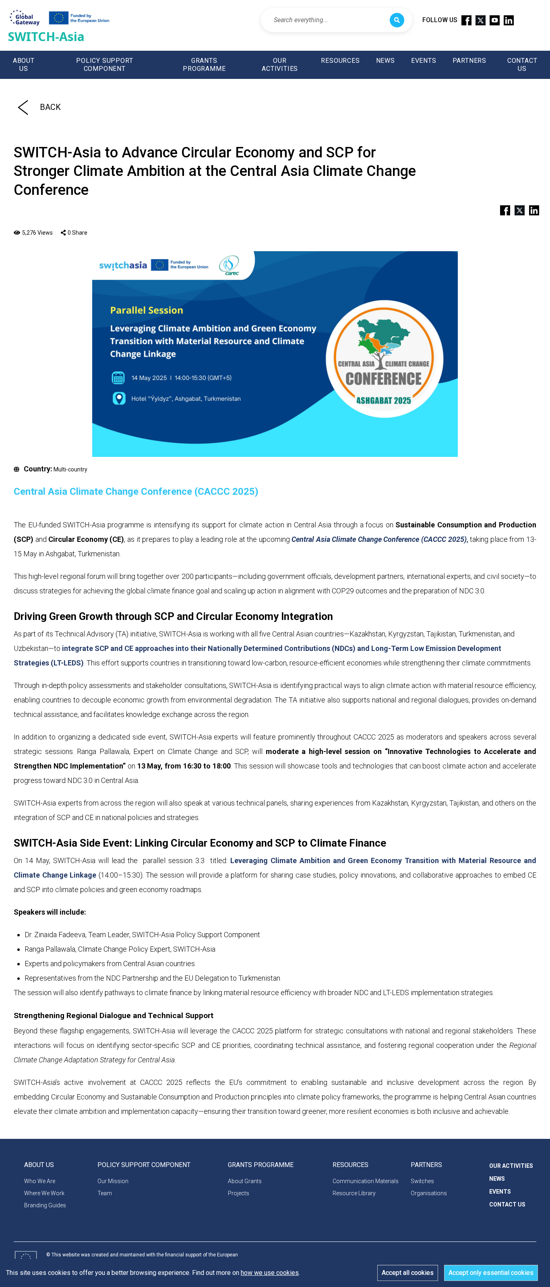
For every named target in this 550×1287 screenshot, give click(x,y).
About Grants (245, 1181)
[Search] (397, 20)
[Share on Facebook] (501, 209)
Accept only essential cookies (491, 1273)
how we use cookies (270, 1273)
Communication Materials (366, 1181)
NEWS (385, 60)
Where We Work (44, 1193)
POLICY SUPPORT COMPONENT (104, 64)
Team (104, 1193)
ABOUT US (24, 64)
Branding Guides (45, 1205)
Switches (422, 1181)
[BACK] (23, 107)
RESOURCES (340, 60)
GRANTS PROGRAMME (204, 64)
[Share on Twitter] (516, 209)
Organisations (429, 1193)
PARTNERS (469, 60)
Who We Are (39, 1181)
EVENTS (423, 60)
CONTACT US (522, 64)
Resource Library (354, 1193)
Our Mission (112, 1181)
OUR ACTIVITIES (280, 64)
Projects (238, 1193)
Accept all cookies (408, 1273)
